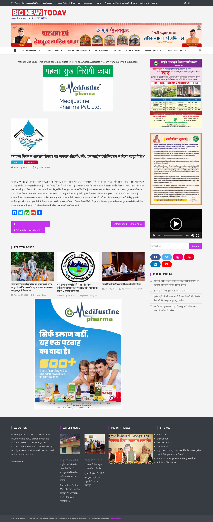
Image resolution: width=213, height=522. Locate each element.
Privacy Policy (62, 3)
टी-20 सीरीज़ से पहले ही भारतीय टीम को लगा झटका (30, 230)
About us (88, 3)
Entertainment (153, 50)
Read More (17, 461)
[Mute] (192, 235)
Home (98, 3)
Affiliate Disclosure (148, 3)
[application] (176, 223)
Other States (52, 50)
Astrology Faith (177, 50)
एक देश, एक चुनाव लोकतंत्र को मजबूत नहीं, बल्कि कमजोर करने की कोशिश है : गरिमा (176, 308)
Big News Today (42, 167)
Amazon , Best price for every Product (176, 458)
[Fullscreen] (197, 235)
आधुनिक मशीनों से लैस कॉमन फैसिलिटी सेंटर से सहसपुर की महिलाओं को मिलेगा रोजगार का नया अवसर (176, 282)
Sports (117, 50)
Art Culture (101, 50)
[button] (176, 224)
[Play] (154, 235)
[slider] (173, 235)
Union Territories (77, 50)
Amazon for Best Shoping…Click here (121, 3)
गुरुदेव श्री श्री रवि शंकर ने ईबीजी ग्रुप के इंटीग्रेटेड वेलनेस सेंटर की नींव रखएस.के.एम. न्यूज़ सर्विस (177, 298)
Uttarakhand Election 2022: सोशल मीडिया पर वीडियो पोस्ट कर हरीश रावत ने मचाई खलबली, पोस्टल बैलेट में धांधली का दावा (129, 223)
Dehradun (17, 162)
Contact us (47, 3)
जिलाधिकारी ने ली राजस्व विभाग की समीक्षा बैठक (121, 284)
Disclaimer (76, 3)
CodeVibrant (115, 518)
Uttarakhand (29, 50)
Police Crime (133, 50)
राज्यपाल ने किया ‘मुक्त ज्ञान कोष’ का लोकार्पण (171, 290)
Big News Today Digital (131, 288)
